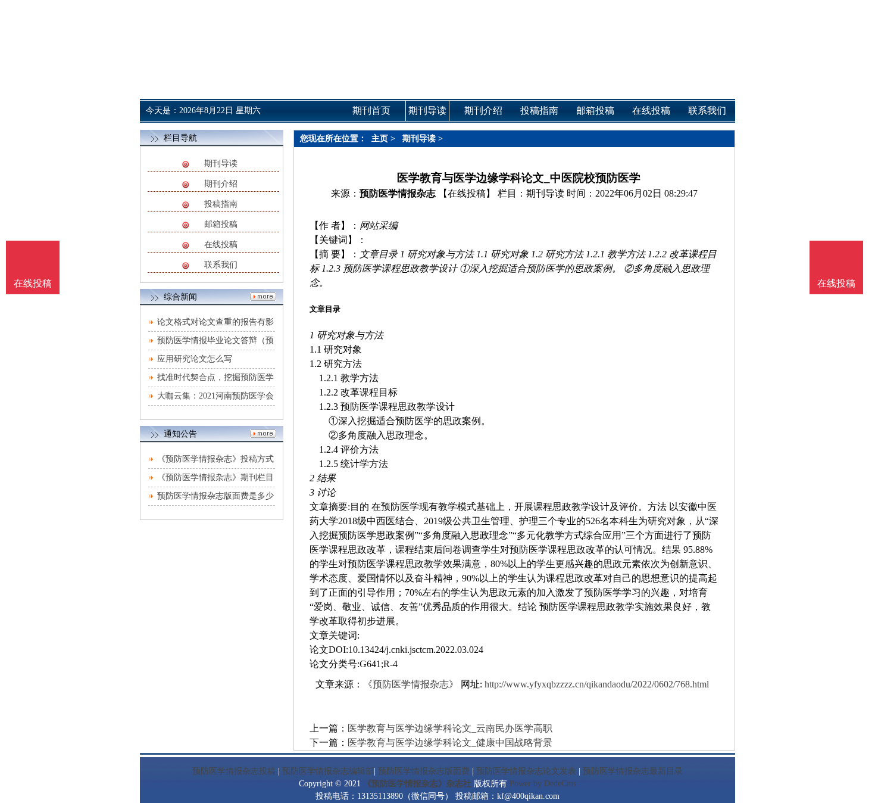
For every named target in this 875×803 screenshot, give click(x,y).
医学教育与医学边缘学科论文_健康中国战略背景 (450, 742)
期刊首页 (371, 110)
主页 (379, 138)
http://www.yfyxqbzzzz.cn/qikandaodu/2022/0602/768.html (597, 684)
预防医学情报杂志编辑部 (328, 771)
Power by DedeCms (543, 783)
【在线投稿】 (466, 193)
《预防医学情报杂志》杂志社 (417, 783)
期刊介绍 (221, 183)
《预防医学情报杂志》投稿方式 (215, 459)
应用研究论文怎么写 (194, 358)
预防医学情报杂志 (398, 193)
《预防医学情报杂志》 (410, 684)
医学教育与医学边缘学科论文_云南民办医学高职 (450, 728)
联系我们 (221, 264)
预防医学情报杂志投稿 (234, 771)
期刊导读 (221, 163)
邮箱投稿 (221, 224)
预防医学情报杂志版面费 (424, 771)
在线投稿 (221, 244)
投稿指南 (221, 204)
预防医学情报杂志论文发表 (526, 771)
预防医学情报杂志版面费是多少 (215, 495)
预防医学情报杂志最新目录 (633, 771)
